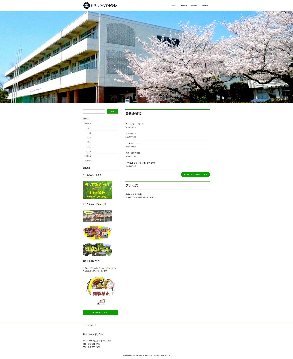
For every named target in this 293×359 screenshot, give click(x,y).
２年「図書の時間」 (133, 153)
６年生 (88, 151)
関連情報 (88, 161)
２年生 (88, 133)
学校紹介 (88, 156)
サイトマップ (89, 325)
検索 (112, 111)
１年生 (88, 128)
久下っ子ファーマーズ (134, 124)
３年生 (88, 137)
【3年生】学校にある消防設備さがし (140, 163)
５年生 (88, 147)
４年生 (88, 142)
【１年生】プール (133, 143)
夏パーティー (130, 133)
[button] (195, 174)
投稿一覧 (88, 124)
